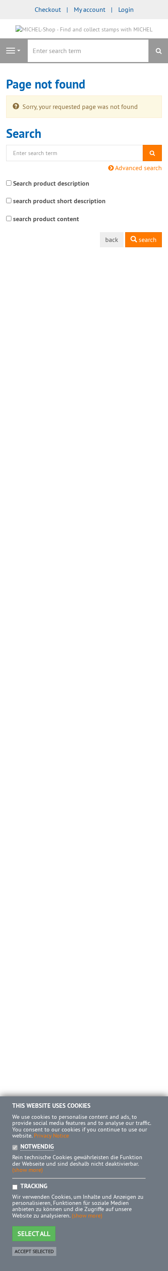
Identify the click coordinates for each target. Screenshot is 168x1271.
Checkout (48, 9)
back (111, 239)
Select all (34, 1233)
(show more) (27, 1169)
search (147, 239)
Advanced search (138, 168)
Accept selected (34, 1251)
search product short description (59, 201)
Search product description (51, 183)
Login (126, 9)
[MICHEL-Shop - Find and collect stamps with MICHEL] (84, 28)
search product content (46, 219)
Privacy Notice (51, 1135)
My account (89, 9)
